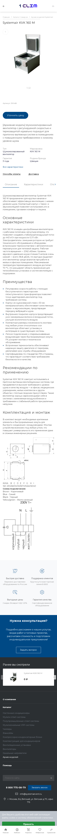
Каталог (7, 707)
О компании (9, 699)
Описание (11, 184)
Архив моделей (10, 757)
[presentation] (55, 184)
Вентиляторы (9, 749)
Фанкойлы (8, 733)
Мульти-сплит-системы (14, 717)
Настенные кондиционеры (16, 713)
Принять (28, 824)
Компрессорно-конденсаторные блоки (22, 737)
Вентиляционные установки (17, 745)
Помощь (7, 765)
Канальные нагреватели (15, 753)
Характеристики (33, 184)
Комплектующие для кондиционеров (21, 741)
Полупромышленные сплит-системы (21, 721)
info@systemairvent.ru (31, 794)
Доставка (33, 174)
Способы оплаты (11, 174)
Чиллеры (7, 729)
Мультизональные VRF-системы (18, 725)
